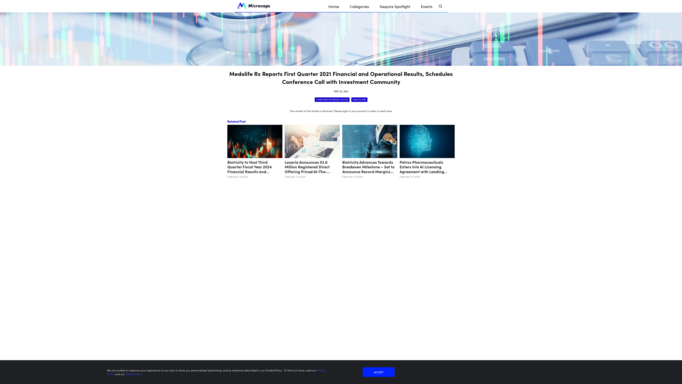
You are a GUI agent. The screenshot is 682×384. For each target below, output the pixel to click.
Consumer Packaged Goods (332, 99)
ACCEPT (378, 372)
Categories (359, 6)
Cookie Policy (134, 374)
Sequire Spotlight (395, 6)
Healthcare (359, 99)
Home (333, 6)
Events (426, 6)
